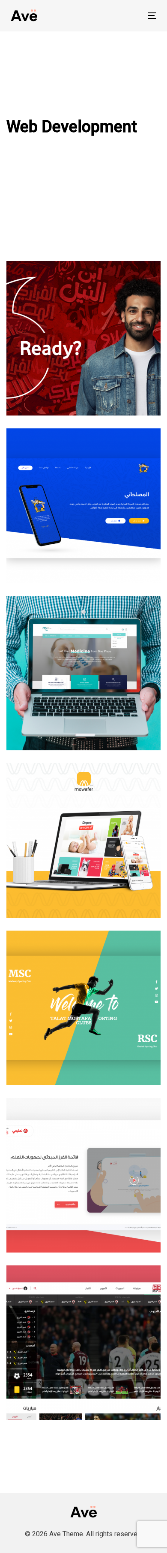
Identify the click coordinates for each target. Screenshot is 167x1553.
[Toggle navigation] (132, 15)
